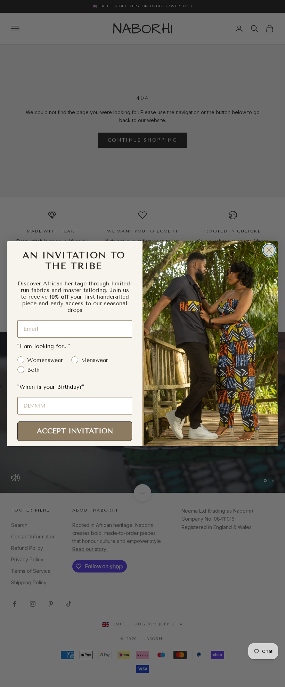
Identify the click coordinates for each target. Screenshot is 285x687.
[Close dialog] (269, 250)
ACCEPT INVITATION (75, 431)
